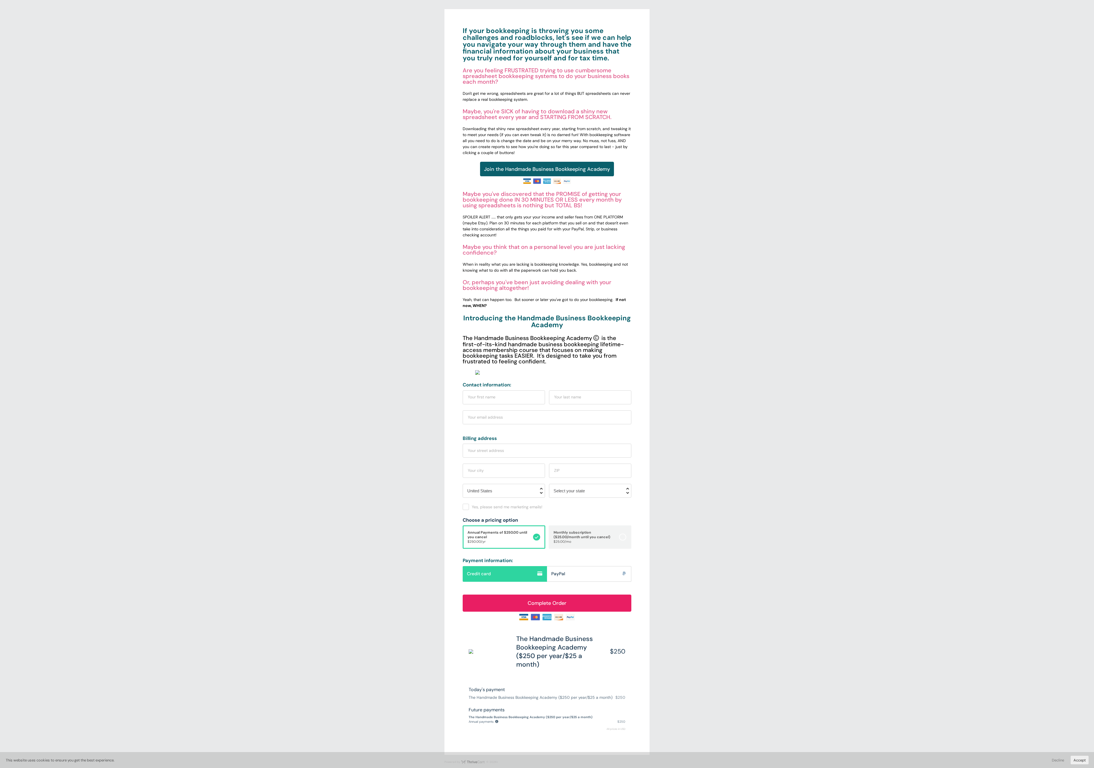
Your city (476, 470)
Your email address (485, 417)
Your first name (481, 397)
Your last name (567, 397)
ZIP (557, 470)
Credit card (479, 574)
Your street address (486, 450)
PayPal (558, 574)
